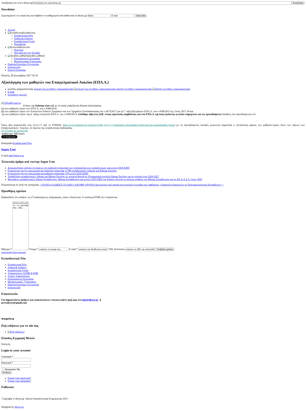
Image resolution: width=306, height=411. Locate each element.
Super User (8, 149)
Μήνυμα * (6, 249)
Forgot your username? (19, 381)
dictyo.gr (19, 407)
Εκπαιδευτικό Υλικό (24, 41)
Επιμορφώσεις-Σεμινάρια (27, 58)
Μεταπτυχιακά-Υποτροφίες (28, 61)
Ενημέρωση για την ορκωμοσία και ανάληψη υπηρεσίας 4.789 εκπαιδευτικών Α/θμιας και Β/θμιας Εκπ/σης (62, 170)
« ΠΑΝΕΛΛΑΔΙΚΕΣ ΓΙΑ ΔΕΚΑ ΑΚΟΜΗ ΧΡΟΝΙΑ (67, 184)
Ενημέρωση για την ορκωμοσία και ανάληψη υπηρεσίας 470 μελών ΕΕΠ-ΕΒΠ (48, 173)
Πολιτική (18, 50)
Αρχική (11, 30)
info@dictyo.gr (16, 155)
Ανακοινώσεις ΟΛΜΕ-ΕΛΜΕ (23, 273)
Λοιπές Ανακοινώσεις (19, 276)
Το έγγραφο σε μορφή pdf (14, 130)
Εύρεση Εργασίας (17, 70)
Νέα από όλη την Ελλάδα (27, 52)
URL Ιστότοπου (116, 249)
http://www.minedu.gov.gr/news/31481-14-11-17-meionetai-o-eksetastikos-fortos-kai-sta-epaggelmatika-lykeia (119, 125)
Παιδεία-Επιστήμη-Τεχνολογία (23, 64)
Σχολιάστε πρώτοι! (17, 94)
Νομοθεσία (20, 44)
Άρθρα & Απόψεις (23, 38)
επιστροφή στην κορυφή (13, 252)
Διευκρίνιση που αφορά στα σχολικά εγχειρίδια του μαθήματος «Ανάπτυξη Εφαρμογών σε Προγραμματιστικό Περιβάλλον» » (159, 184)
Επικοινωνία (14, 67)
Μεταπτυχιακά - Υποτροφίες (22, 281)
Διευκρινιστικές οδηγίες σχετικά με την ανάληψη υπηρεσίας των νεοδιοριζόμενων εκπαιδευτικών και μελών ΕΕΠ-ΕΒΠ (68, 168)
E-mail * (73, 249)
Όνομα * (33, 249)
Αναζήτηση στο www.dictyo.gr (17, 2)
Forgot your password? (19, 378)
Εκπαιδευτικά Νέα (23, 35)
